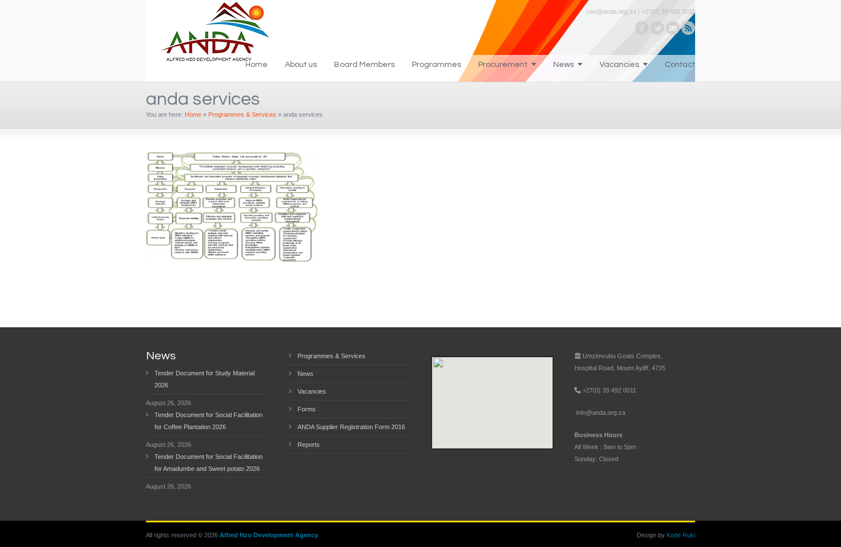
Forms (306, 409)
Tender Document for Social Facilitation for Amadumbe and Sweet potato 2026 (208, 462)
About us (301, 65)
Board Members (364, 65)
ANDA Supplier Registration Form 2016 (351, 426)
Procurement (502, 65)
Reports (308, 444)
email (673, 28)
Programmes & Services (242, 114)
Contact (680, 65)
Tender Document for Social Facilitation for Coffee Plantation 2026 (208, 420)
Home (256, 65)
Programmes (436, 65)
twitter (657, 28)
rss (688, 28)
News (563, 65)
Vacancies (619, 65)
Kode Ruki (681, 535)
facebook (642, 28)
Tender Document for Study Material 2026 (204, 379)
